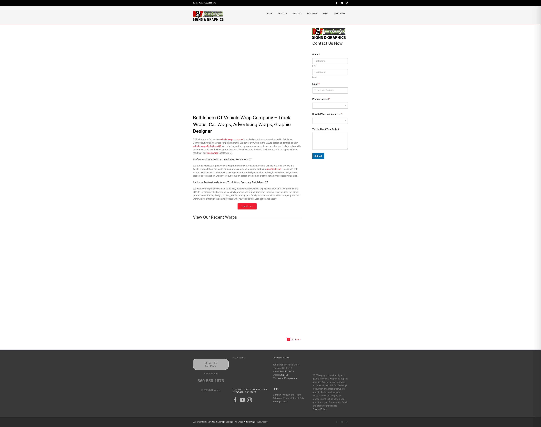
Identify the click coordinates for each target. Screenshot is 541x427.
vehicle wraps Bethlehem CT (207, 146)
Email (316, 84)
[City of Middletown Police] (264, 377)
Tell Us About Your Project (326, 129)
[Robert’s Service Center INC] (284, 226)
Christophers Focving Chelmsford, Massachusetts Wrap (209, 257)
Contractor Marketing (207, 422)
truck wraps (212, 153)
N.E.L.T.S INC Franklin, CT (207, 331)
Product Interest (321, 99)
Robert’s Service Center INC (282, 253)
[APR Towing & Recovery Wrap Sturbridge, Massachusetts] (284, 263)
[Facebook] (235, 399)
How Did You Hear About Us (327, 114)
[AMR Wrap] (246, 366)
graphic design (273, 169)
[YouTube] (242, 399)
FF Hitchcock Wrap (240, 331)
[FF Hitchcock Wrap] (247, 303)
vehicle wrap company (231, 139)
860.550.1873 (287, 371)
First (314, 66)
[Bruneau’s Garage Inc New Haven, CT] (247, 226)
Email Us (283, 375)
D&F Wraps (239, 422)
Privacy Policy (319, 409)
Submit (318, 156)
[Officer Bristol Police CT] (255, 377)
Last (314, 77)
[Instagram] (249, 399)
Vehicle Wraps (249, 422)
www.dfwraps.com (287, 378)
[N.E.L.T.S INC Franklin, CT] (210, 303)
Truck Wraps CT (262, 422)
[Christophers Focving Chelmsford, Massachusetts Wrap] (210, 226)
